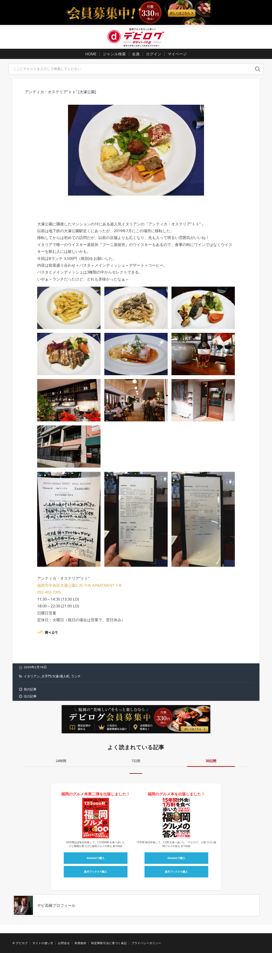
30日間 (211, 760)
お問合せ (64, 943)
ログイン (153, 53)
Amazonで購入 (96, 858)
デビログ (22, 943)
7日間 (136, 760)
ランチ (76, 676)
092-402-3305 (49, 592)
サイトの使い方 (43, 943)
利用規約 (80, 943)
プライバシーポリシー (146, 943)
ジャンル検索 (114, 53)
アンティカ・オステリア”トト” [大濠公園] (60, 91)
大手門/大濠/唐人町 (55, 676)
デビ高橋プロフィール (56, 905)
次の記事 (30, 696)
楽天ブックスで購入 (95, 871)
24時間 (61, 760)
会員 (136, 53)
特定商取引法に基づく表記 (109, 943)
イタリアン (32, 676)
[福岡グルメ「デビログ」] (136, 38)
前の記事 (30, 689)
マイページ (177, 53)
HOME (90, 53)
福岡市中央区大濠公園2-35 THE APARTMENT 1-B (79, 585)
